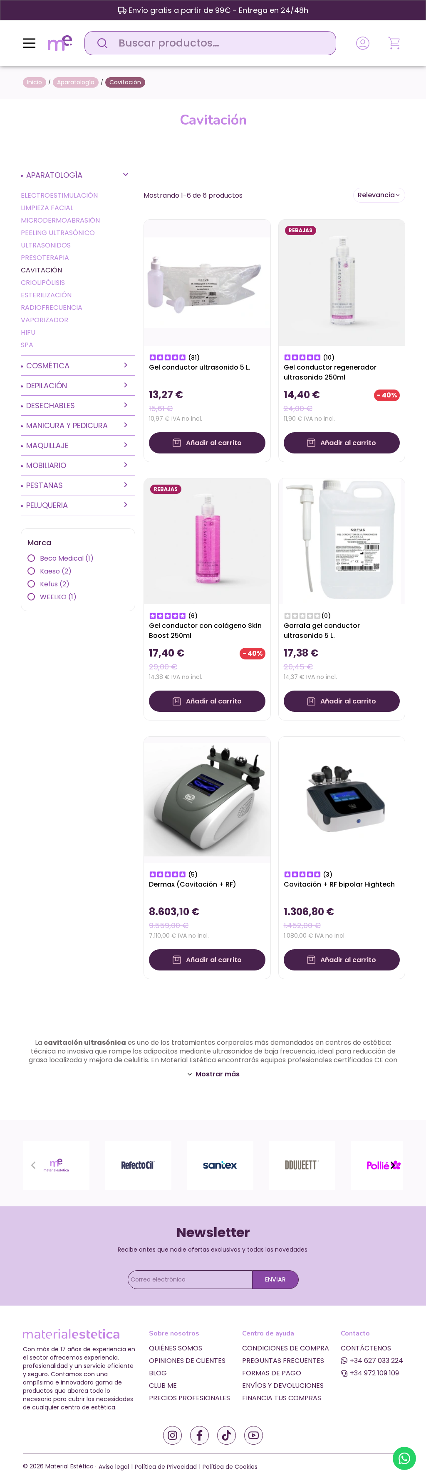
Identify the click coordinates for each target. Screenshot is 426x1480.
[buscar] (100, 43)
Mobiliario (46, 465)
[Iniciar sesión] (363, 43)
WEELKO (58, 597)
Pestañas (44, 485)
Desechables (50, 405)
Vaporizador (44, 320)
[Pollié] (384, 1164)
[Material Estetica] (56, 1164)
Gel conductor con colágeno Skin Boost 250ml (205, 630)
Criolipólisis (43, 282)
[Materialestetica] (60, 42)
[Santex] (220, 1164)
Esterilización (46, 295)
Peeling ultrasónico (58, 233)
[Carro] (394, 43)
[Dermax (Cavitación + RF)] (207, 799)
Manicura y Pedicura (67, 425)
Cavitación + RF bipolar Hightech (339, 884)
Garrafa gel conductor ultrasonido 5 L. (322, 630)
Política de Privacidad (166, 1467)
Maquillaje (47, 445)
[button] (379, 195)
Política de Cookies (230, 1467)
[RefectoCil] (138, 1164)
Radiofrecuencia (51, 307)
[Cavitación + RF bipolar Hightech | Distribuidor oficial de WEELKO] (342, 799)
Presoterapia (45, 257)
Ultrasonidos (46, 245)
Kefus (54, 584)
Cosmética (47, 365)
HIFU (28, 332)
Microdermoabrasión (60, 220)
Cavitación (41, 270)
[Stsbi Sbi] (172, 1435)
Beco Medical (67, 558)
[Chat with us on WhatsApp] (404, 1458)
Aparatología (54, 175)
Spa (27, 345)
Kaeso (56, 571)
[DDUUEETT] (302, 1164)
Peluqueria (47, 505)
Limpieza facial (47, 208)
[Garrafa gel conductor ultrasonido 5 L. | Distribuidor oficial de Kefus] (342, 541)
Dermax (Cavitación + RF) (192, 884)
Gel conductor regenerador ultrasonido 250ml (330, 372)
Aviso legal (114, 1467)
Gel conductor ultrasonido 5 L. (199, 367)
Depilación (46, 385)
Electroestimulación (59, 195)
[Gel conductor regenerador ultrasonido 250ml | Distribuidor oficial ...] (342, 282)
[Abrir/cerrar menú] (29, 43)
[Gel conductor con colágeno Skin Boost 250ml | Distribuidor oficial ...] (207, 541)
